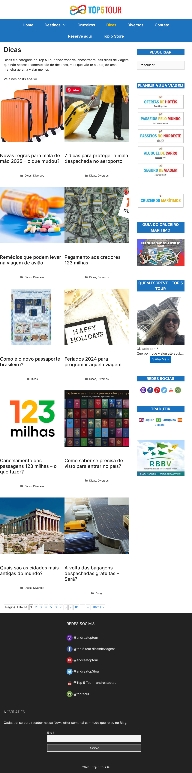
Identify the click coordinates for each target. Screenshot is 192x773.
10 (76, 607)
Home (28, 25)
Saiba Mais (160, 359)
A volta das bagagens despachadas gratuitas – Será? (91, 573)
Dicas (111, 25)
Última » (98, 607)
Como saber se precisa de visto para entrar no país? (93, 463)
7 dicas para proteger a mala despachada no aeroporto (96, 158)
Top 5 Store (113, 36)
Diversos (135, 25)
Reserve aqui (80, 36)
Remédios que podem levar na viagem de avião (30, 260)
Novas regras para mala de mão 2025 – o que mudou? (30, 158)
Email (50, 732)
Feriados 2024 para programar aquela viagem (93, 361)
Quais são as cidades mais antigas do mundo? (29, 570)
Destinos (53, 25)
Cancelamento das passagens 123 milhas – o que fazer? (28, 466)
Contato (162, 25)
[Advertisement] (164, 512)
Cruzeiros (86, 25)
